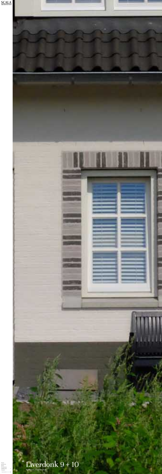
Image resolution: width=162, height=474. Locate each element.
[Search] (10, 472)
